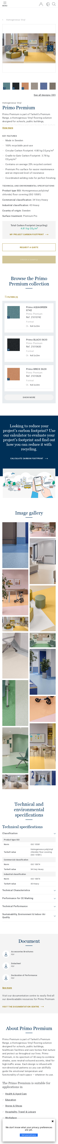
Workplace (11, 1117)
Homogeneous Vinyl (15, 20)
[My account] (41, 4)
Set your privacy (29, 1135)
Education (10, 1099)
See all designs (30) (45, 95)
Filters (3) (12, 297)
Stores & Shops (13, 1105)
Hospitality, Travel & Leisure (20, 1111)
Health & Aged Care (16, 1093)
